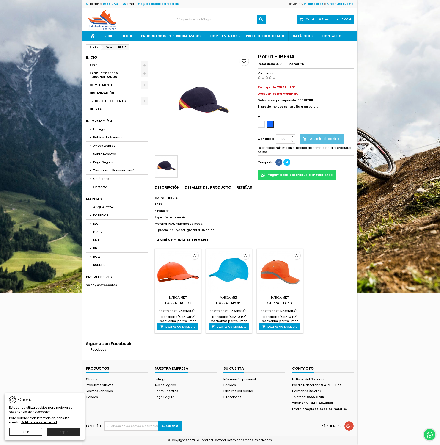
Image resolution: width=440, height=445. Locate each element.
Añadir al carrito (321, 138)
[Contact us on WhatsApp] (429, 434)
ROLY (96, 256)
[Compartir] (278, 162)
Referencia (266, 64)
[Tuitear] (286, 162)
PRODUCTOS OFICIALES (265, 36)
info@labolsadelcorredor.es (158, 4)
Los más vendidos (99, 391)
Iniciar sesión (313, 4)
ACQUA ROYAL (103, 207)
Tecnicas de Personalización (114, 170)
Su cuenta (233, 368)
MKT (96, 240)
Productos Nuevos (99, 385)
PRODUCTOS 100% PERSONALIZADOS (171, 36)
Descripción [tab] (167, 187)
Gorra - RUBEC (178, 303)
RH (95, 248)
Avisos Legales (104, 146)
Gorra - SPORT (229, 303)
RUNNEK (99, 265)
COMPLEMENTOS (223, 36)
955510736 (111, 4)
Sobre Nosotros (105, 154)
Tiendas (92, 397)
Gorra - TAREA (280, 303)
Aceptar (64, 432)
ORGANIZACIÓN (102, 93)
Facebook (98, 349)
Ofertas (91, 379)
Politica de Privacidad (109, 137)
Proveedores (99, 277)
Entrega (99, 129)
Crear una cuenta (340, 4)
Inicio (108, 36)
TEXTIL (127, 36)
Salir (26, 432)
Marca (294, 64)
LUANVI (98, 232)
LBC (96, 223)
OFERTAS (97, 109)
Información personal (239, 379)
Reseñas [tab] (244, 187)
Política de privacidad (39, 422)
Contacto (331, 36)
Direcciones (232, 397)
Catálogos (303, 36)
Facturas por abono (238, 391)
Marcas (94, 199)
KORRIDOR (100, 215)
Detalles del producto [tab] (208, 187)
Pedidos (229, 385)
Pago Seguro (103, 162)
